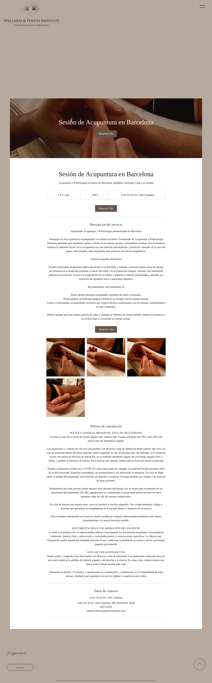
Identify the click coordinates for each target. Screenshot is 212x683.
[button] (202, 6)
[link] (106, 133)
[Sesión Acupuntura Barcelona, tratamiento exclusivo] (65, 357)
